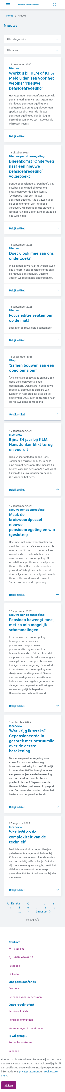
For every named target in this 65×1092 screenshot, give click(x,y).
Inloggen (14, 1050)
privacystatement (29, 1071)
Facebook (14, 965)
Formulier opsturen (20, 1042)
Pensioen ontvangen (21, 1019)
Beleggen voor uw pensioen (25, 996)
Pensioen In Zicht (19, 1011)
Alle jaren (12, 50)
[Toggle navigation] (8, 5)
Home (10, 15)
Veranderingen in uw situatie (26, 1028)
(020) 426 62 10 (23, 957)
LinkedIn (14, 974)
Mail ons (19, 948)
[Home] (30, 4)
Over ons (14, 988)
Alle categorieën (16, 39)
